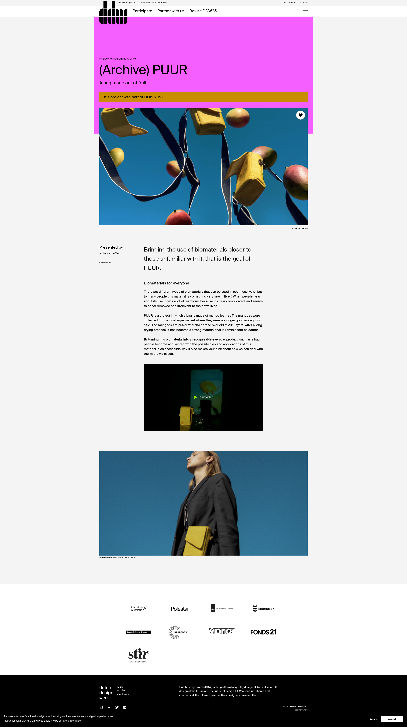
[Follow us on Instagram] (101, 707)
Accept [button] (392, 719)
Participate (142, 11)
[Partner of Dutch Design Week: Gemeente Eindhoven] (263, 609)
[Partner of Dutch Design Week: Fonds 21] (263, 632)
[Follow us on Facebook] (109, 707)
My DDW (304, 3)
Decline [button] (373, 719)
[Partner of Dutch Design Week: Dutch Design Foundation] (138, 609)
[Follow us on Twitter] (117, 707)
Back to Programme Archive (119, 58)
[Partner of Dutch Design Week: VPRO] (222, 632)
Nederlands (289, 3)
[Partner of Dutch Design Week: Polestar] (180, 609)
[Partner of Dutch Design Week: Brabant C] (180, 632)
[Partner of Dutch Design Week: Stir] (138, 655)
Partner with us (170, 11)
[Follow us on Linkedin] (125, 707)
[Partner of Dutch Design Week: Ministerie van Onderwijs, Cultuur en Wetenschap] (222, 609)
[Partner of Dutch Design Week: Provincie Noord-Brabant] (138, 632)
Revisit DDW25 (203, 11)
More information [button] (72, 720)
